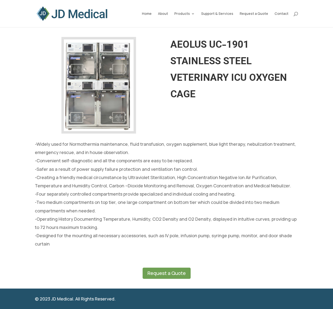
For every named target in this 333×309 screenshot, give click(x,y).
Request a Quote (254, 14)
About (163, 14)
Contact (281, 14)
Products (182, 14)
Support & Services (217, 14)
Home (147, 14)
